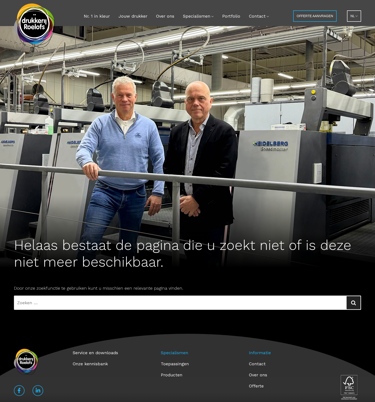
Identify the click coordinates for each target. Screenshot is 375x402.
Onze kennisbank (90, 363)
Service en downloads (95, 352)
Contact (257, 16)
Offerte (256, 386)
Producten (171, 374)
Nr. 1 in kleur (97, 16)
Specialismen (196, 16)
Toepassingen (175, 363)
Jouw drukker (132, 16)
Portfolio (231, 16)
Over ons (165, 16)
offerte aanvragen (315, 16)
